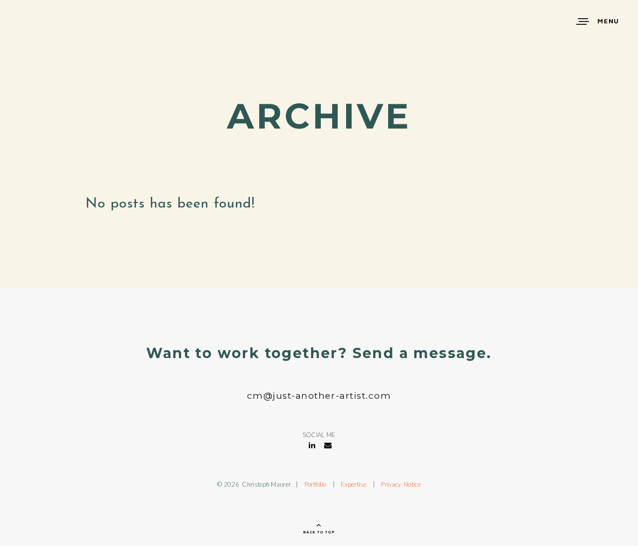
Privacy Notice (401, 484)
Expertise (354, 484)
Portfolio (315, 484)
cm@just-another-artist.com (319, 395)
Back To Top (319, 532)
